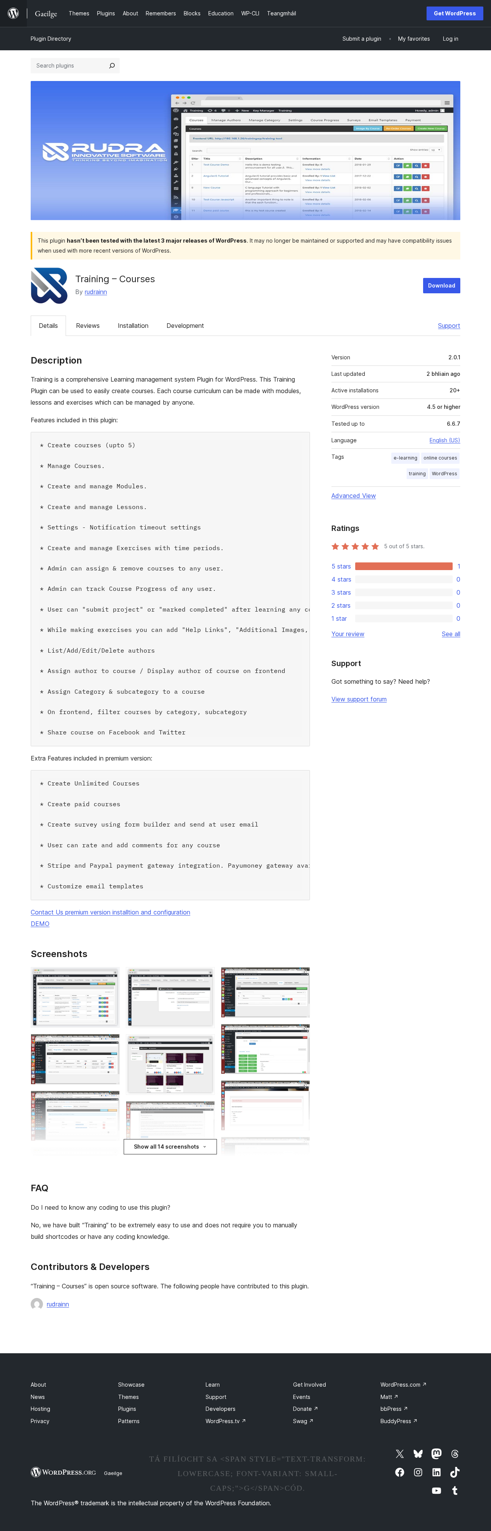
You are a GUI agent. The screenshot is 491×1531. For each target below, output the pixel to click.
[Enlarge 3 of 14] (109, 1101)
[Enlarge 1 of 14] (109, 977)
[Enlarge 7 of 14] (204, 1044)
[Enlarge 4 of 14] (109, 1157)
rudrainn (96, 292)
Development (185, 325)
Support (449, 325)
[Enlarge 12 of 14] (299, 1034)
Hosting (40, 1408)
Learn (213, 1384)
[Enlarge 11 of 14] (299, 977)
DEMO (40, 924)
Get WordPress (455, 13)
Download (441, 285)
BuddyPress (399, 1421)
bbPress (394, 1408)
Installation (133, 325)
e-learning (405, 458)
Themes (128, 1397)
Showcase (131, 1384)
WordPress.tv (226, 1421)
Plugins (127, 1408)
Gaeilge (113, 1473)
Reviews (88, 325)
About (38, 1384)
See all (451, 634)
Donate (305, 1408)
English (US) (445, 440)
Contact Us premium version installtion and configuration (110, 912)
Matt (390, 1397)
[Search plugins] (112, 65)
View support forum (359, 699)
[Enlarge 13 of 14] (299, 1091)
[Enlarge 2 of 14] (109, 1044)
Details (48, 325)
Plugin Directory (51, 38)
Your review (347, 634)
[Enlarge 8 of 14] (204, 1111)
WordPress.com (404, 1384)
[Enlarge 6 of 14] (204, 977)
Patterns (129, 1421)
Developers (221, 1408)
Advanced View (353, 495)
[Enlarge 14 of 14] (299, 1147)
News (38, 1397)
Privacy (40, 1421)
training (417, 473)
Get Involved (309, 1384)
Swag (303, 1421)
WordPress (444, 473)
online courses (440, 458)
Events (301, 1397)
